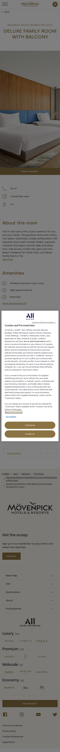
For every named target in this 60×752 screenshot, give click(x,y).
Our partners (11, 417)
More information (13, 412)
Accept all (30, 434)
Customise (30, 425)
